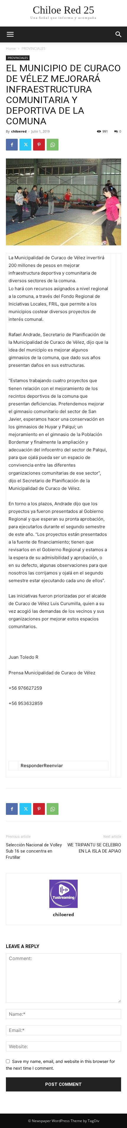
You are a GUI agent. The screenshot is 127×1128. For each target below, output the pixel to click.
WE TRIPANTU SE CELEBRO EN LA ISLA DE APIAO (94, 848)
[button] (118, 34)
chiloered (19, 131)
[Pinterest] (39, 145)
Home (11, 48)
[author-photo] (63, 894)
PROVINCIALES (33, 48)
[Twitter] (25, 145)
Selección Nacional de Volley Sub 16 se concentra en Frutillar (34, 851)
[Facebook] (12, 145)
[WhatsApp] (52, 145)
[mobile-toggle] (10, 34)
